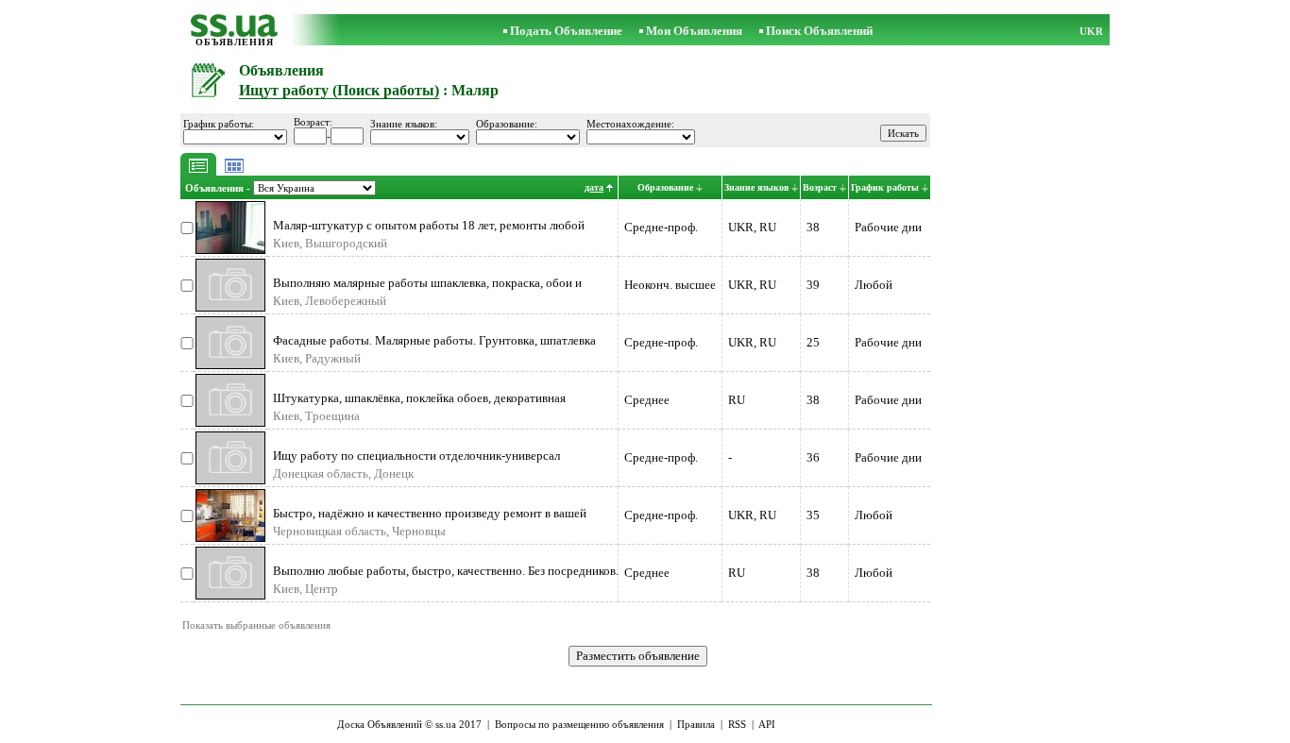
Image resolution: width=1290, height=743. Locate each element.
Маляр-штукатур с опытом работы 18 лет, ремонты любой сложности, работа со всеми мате (429, 232)
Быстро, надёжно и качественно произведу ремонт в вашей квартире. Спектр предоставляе (429, 520)
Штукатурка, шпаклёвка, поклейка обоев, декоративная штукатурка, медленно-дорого (419, 405)
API (766, 724)
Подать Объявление (566, 31)
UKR (1091, 31)
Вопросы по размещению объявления (579, 724)
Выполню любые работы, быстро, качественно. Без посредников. (446, 571)
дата (594, 187)
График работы (885, 187)
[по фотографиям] (234, 171)
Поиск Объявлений (819, 31)
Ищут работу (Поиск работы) (339, 90)
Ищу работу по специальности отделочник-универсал (416, 455)
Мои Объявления (694, 31)
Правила (696, 724)
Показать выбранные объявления (256, 625)
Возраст (820, 187)
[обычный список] (198, 171)
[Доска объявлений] (234, 32)
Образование (665, 187)
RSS (737, 724)
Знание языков (756, 187)
